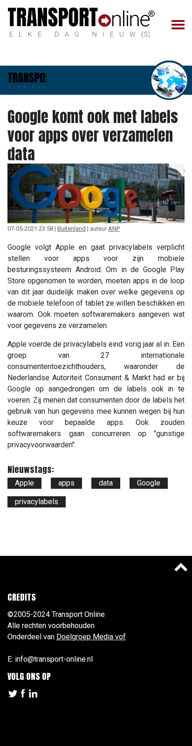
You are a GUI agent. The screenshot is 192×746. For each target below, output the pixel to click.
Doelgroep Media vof (91, 636)
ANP (114, 228)
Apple (24, 483)
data (106, 483)
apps (66, 483)
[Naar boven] (181, 567)
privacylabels (36, 501)
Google (148, 483)
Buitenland (71, 228)
